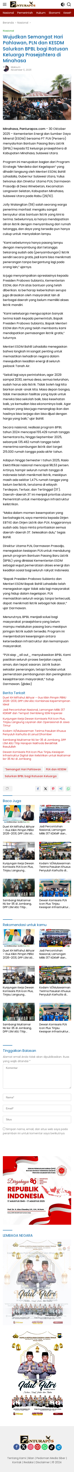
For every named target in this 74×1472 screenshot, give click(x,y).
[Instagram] (31, 1447)
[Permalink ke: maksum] (6, 68)
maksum (15, 67)
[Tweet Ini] (45, 789)
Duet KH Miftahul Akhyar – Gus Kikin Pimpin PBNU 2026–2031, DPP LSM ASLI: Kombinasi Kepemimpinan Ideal (36, 701)
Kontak (16, 1462)
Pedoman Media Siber (50, 1458)
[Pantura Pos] (22, 4)
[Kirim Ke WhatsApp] (68, 789)
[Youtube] (38, 1447)
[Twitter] (23, 1447)
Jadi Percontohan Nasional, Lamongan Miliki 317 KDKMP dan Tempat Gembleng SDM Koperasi (34, 711)
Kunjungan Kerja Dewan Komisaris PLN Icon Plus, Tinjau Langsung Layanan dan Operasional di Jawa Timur (36, 722)
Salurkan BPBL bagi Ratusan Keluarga (31, 776)
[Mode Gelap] (63, 4)
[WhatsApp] (45, 1447)
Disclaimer (43, 1462)
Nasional (8, 31)
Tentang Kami (16, 1458)
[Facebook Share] (38, 789)
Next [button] (63, 1317)
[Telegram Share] (61, 789)
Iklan (31, 1458)
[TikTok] (52, 1447)
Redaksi (29, 1462)
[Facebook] (16, 1447)
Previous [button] (55, 1317)
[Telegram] (59, 1447)
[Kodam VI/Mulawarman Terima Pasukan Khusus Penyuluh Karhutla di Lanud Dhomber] (55, 851)
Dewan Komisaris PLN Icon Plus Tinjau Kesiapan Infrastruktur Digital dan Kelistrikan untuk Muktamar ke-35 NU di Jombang (37, 755)
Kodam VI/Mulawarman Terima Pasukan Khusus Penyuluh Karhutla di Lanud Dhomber (34, 732)
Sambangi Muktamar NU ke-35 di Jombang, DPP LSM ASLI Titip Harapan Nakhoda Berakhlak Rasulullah (34, 743)
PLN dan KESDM (56, 769)
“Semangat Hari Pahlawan (23, 769)
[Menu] (5, 4)
